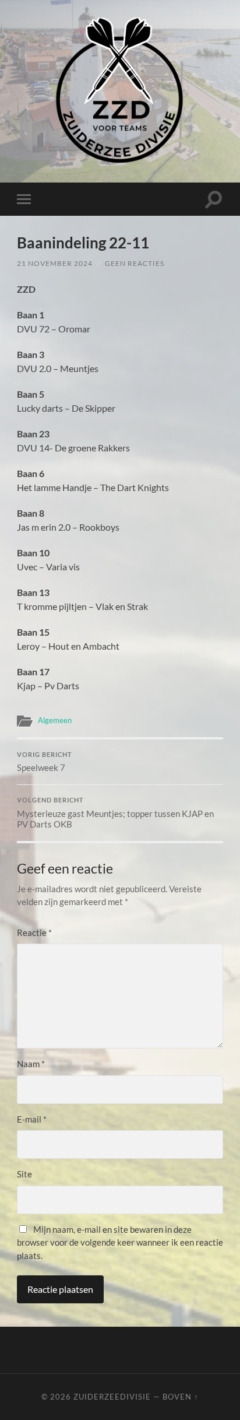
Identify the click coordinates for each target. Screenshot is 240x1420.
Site (24, 1174)
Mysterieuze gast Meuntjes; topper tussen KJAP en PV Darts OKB (115, 813)
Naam (31, 1063)
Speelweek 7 (44, 762)
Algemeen (55, 720)
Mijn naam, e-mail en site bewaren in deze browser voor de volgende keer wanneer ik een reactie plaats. (120, 1242)
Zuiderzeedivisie (112, 1396)
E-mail (32, 1119)
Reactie (34, 932)
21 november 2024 (55, 263)
